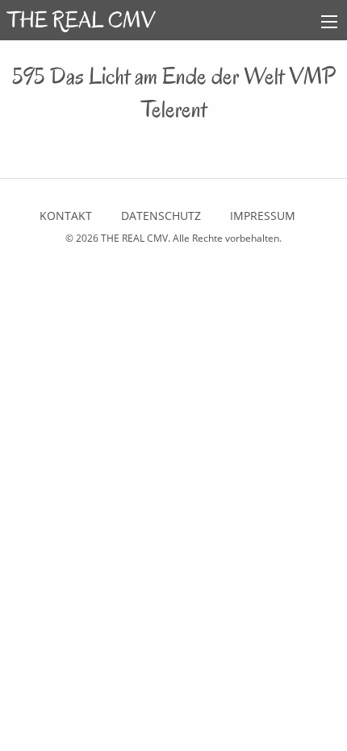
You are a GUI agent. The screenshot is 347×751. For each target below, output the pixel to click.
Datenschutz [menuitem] (161, 215)
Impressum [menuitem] (262, 215)
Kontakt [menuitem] (66, 215)
